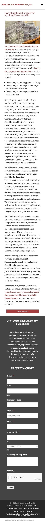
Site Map (27, 515)
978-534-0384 (17, 511)
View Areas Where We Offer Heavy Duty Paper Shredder (19, 520)
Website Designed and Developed (17, 514)
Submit (10, 487)
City (8, 442)
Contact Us (28, 511)
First (9, 386)
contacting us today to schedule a (21, 295)
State (9, 450)
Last (8, 395)
